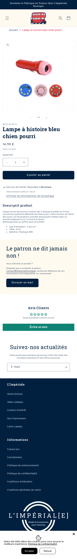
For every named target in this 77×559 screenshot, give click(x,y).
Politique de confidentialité (22, 473)
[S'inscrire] (66, 367)
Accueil (13, 30)
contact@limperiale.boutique (21, 271)
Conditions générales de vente (24, 490)
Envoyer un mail (22, 282)
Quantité (8, 155)
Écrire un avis (38, 327)
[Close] (74, 534)
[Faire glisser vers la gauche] (31, 118)
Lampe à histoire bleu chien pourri (42, 30)
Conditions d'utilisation (19, 481)
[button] (7, 18)
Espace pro (13, 449)
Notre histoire (15, 394)
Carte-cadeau (14, 426)
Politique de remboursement (23, 465)
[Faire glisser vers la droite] (46, 118)
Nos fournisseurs (16, 418)
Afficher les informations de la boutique (30, 196)
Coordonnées (14, 457)
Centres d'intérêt (16, 410)
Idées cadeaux (15, 402)
